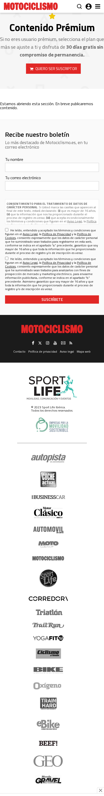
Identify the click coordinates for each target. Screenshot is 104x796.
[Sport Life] (48, 578)
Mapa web (84, 351)
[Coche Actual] (48, 479)
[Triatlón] (48, 612)
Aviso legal (67, 351)
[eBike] (48, 724)
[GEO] (48, 761)
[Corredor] (48, 598)
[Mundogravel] (48, 779)
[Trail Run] (48, 625)
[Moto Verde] (48, 544)
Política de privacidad (42, 351)
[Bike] (48, 670)
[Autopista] (48, 458)
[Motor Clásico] (48, 512)
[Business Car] (48, 497)
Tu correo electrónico (23, 178)
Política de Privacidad (56, 234)
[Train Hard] (48, 703)
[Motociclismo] (31, 6)
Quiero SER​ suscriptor (56, 69)
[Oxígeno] (48, 686)
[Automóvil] (48, 530)
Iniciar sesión (89, 7)
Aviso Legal (74, 221)
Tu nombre (14, 159)
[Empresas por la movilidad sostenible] (52, 425)
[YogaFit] (48, 638)
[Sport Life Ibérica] (52, 387)
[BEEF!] (48, 743)
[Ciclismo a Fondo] (48, 653)
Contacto (19, 351)
